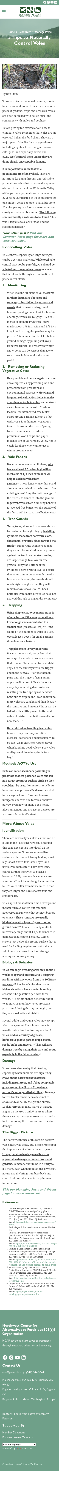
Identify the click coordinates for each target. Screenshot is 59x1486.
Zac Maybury (36, 1464)
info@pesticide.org (13, 1372)
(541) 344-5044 (35, 1372)
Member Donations (13, 1433)
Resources (25, 32)
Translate (27, 1448)
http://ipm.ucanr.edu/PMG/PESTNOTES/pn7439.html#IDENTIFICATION (33, 1244)
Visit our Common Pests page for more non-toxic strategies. (28, 237)
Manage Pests (43, 32)
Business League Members (17, 1437)
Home (11, 32)
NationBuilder (21, 1464)
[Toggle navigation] (4, 11)
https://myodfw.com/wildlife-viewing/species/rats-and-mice (26, 1292)
